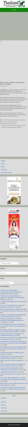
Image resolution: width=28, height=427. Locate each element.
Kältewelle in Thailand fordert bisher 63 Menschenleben (13, 125)
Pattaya (3, 163)
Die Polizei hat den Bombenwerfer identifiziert (11, 127)
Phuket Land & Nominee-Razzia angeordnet (11, 360)
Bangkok (3, 160)
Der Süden (3, 120)
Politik (5, 121)
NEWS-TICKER (12, 123)
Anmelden (3, 398)
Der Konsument (4, 123)
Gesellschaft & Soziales (12, 120)
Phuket (1, 121)
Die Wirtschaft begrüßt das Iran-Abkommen (11, 374)
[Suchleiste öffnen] (26, 10)
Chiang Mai (4, 169)
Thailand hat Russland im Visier (8, 372)
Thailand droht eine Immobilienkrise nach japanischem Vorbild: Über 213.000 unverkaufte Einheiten (12, 297)
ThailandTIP (9, 121)
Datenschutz (4, 411)
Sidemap (3, 405)
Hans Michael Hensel (6, 172)
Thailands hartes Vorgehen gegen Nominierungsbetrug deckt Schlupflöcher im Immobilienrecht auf (11, 292)
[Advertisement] (14, 26)
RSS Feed (3, 402)
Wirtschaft (15, 121)
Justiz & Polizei (21, 120)
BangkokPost (15, 116)
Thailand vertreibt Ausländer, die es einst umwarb (12, 301)
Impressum (4, 408)
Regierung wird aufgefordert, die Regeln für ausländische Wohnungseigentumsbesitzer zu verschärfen (12, 320)
